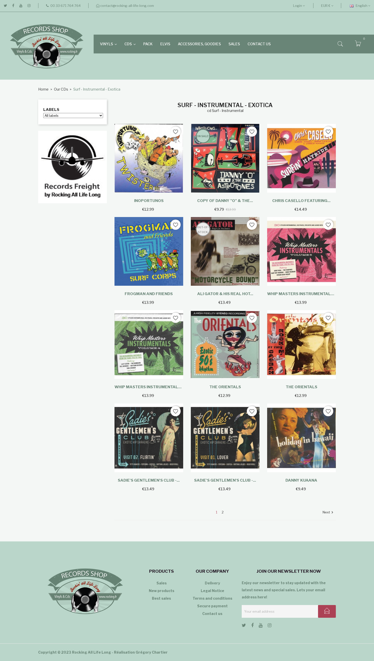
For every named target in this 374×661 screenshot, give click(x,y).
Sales (161, 583)
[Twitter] (5, 5)
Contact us (212, 613)
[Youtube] (20, 5)
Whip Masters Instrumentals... (301, 294)
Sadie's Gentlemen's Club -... (149, 480)
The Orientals (225, 387)
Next (329, 512)
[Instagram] (29, 5)
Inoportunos (149, 200)
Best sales (161, 598)
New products (161, 590)
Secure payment (212, 606)
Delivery (212, 583)
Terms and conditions (212, 598)
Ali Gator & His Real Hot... (225, 294)
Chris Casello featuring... (301, 200)
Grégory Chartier (152, 652)
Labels (51, 110)
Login (298, 6)
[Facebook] (13, 5)
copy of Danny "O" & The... (225, 200)
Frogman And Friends (149, 294)
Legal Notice (212, 590)
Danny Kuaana (301, 480)
